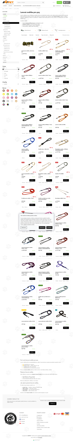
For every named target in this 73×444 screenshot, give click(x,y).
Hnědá (57, 59)
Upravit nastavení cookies (46, 435)
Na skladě (11, 71)
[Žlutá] (4, 94)
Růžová (46, 182)
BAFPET (11, 84)
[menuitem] (5, 6)
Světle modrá (28, 354)
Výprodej (11, 78)
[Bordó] (16, 97)
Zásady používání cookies (29, 224)
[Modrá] (16, 94)
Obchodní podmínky (40, 425)
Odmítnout (42, 227)
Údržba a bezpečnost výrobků (42, 422)
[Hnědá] (4, 90)
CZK (53, 2)
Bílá (59, 207)
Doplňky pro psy (7, 48)
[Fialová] (12, 97)
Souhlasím (49, 227)
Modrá (27, 84)
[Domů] (3, 9)
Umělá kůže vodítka (7, 33)
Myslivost (5, 57)
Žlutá (27, 59)
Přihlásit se (52, 403)
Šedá (30, 84)
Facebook (23, 419)
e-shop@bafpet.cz (24, 415)
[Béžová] (16, 101)
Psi (4, 41)
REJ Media (40, 437)
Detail (31, 57)
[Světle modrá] (12, 94)
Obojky (5, 17)
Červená (23, 59)
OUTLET (4, 62)
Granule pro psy (7, 45)
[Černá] (4, 101)
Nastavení (24, 227)
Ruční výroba (39, 417)
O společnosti (39, 415)
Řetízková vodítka (7, 31)
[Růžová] (4, 97)
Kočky (5, 55)
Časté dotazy (39, 429)
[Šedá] (8, 101)
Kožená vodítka (6, 21)
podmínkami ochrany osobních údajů (58, 400)
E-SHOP (4, 14)
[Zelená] (8, 94)
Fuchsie (47, 108)
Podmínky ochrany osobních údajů (43, 427)
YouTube (23, 423)
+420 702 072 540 (24, 417)
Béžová (30, 133)
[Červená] (8, 90)
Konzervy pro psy (7, 43)
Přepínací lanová (7, 26)
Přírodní (57, 305)
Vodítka (5, 19)
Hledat (44, 2)
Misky (4, 53)
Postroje (5, 36)
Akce (11, 73)
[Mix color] (4, 104)
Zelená (46, 59)
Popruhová (6, 29)
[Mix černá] (8, 104)
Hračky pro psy (6, 50)
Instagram (23, 421)
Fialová (64, 133)
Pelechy (5, 38)
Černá (23, 108)
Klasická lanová (7, 24)
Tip (11, 76)
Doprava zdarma (40, 420)
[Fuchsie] (8, 97)
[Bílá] (12, 101)
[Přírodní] (16, 90)
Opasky (5, 60)
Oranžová (40, 84)
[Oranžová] (12, 90)
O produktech (39, 418)
